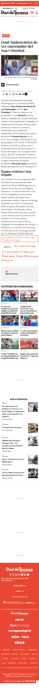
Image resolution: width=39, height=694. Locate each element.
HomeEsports (32, 256)
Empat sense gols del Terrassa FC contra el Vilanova (29, 356)
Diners (4, 403)
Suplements (23, 3)
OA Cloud (30, 681)
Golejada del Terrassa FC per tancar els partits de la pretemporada (28, 309)
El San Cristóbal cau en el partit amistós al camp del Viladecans (10, 356)
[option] (19, 68)
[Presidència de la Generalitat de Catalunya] (14, 602)
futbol (20, 256)
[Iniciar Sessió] (37, 13)
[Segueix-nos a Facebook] (10, 574)
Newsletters (29, 8)
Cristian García (27, 252)
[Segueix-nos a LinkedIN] (25, 574)
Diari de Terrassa (12, 85)
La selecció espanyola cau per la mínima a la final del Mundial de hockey (9, 309)
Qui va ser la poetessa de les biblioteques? (13, 460)
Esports (6, 36)
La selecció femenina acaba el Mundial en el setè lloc (29, 333)
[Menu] (31, 13)
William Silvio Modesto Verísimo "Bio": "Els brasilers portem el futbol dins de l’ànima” (12, 444)
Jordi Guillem (7, 430)
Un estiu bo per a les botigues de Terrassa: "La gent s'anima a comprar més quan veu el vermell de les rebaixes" (13, 411)
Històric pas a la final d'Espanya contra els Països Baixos (9, 333)
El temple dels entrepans (12, 427)
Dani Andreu (9, 256)
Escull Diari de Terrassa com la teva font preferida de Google (20, 238)
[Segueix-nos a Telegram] (22, 574)
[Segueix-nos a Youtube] (28, 574)
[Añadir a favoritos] (26, 94)
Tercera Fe (8, 260)
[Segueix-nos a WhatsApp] (19, 574)
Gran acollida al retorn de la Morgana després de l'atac (13, 473)
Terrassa (5, 424)
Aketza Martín (7, 419)
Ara (17, 246)
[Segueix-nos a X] (13, 574)
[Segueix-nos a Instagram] (16, 574)
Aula (30, 3)
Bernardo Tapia (28, 246)
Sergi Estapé (6, 451)
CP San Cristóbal (10, 252)
